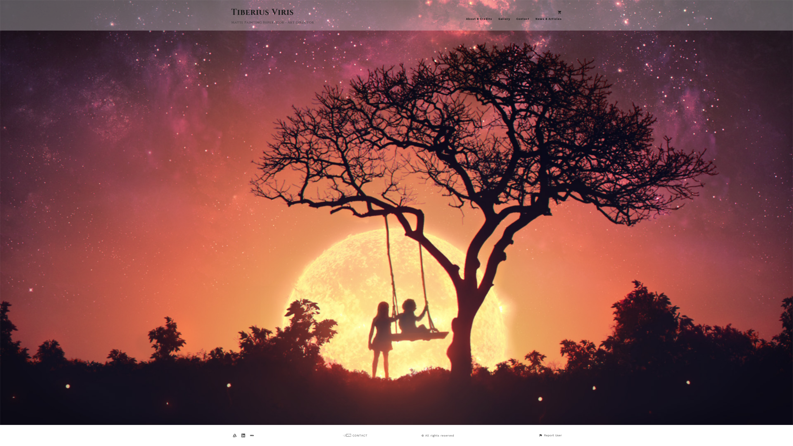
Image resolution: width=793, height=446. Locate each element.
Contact (522, 18)
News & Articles (548, 18)
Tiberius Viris (262, 12)
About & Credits (479, 18)
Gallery (504, 18)
